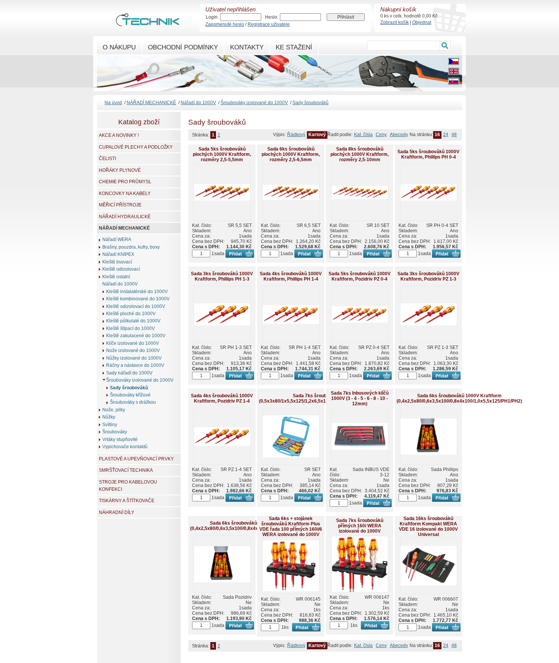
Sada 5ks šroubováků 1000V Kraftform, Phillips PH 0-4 (428, 154)
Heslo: (271, 17)
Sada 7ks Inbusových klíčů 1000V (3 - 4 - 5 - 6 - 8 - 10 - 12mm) (360, 398)
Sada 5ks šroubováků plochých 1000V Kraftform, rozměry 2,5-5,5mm (222, 154)
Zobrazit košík (394, 22)
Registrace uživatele (269, 24)
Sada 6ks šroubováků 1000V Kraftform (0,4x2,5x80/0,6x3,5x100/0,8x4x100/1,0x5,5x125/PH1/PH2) (459, 398)
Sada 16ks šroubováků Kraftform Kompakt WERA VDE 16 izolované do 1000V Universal (428, 526)
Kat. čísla (363, 134)
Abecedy (399, 134)
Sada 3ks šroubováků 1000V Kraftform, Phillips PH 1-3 (222, 276)
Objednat (421, 22)
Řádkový (296, 134)
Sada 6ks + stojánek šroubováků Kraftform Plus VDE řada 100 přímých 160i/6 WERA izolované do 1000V (290, 526)
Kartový (317, 134)
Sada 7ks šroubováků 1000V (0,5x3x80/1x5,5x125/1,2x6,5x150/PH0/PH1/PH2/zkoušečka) (323, 398)
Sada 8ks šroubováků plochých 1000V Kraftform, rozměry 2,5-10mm (359, 154)
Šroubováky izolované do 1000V (254, 102)
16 (437, 134)
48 (454, 134)
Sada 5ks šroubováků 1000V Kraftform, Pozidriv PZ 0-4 (360, 276)
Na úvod (113, 102)
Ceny (381, 134)
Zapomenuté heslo (224, 24)
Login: (212, 17)
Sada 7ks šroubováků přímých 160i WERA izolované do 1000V (359, 526)
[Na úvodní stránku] (147, 23)
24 (445, 134)
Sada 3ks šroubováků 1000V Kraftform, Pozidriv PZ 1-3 (428, 276)
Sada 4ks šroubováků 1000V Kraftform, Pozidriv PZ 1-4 (222, 398)
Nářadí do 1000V (198, 102)
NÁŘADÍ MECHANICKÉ (151, 102)
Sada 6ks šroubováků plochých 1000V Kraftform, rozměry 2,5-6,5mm (291, 154)
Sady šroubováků (310, 102)
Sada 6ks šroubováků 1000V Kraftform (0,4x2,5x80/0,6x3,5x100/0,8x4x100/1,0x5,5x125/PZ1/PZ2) (252, 525)
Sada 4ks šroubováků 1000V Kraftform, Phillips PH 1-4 (291, 276)
